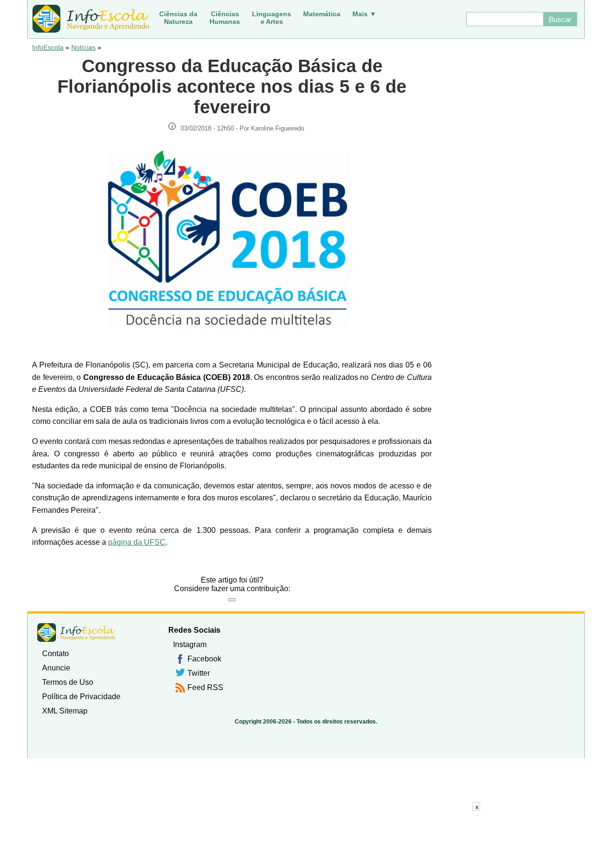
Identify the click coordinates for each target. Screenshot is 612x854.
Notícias (83, 47)
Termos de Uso (67, 682)
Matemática (321, 14)
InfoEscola (48, 47)
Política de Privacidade (81, 696)
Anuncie (56, 668)
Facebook (204, 659)
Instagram (190, 644)
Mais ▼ (364, 14)
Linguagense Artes (271, 17)
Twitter (198, 673)
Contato (55, 653)
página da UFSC (136, 542)
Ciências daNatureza (178, 17)
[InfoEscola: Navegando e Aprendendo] (91, 19)
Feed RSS (205, 687)
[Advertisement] (306, 832)
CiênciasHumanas (224, 17)
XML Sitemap (64, 711)
